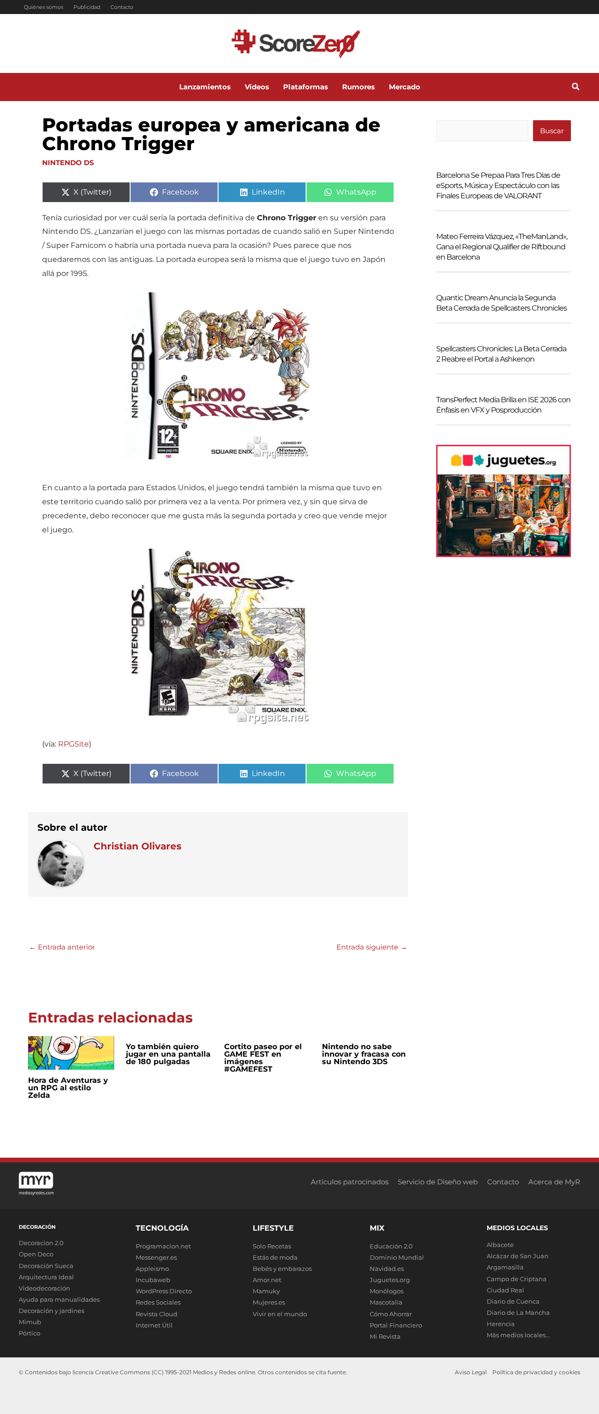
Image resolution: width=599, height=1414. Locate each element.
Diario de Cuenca (513, 1301)
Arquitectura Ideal (46, 1277)
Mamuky (266, 1291)
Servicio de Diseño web (438, 1181)
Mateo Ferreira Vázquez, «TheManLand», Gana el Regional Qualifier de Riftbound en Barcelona (501, 246)
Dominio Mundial (397, 1257)
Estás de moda (275, 1257)
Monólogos (386, 1291)
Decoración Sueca (46, 1265)
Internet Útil (154, 1325)
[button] (576, 88)
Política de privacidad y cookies (536, 1372)
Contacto (121, 7)
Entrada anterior (62, 947)
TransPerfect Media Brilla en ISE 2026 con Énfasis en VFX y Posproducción (503, 404)
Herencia (501, 1323)
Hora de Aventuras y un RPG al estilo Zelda (68, 1088)
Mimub (30, 1322)
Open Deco (36, 1254)
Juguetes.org (390, 1279)
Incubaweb (153, 1279)
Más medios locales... (518, 1335)
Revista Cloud (156, 1314)
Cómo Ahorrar (391, 1314)
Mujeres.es (269, 1302)
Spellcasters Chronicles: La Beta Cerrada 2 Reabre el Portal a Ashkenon (501, 353)
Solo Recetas (272, 1246)
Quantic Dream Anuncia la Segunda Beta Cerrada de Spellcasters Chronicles (501, 302)
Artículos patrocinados (349, 1181)
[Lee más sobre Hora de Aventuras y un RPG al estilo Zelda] (71, 1052)
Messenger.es (156, 1257)
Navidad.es (387, 1268)
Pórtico (29, 1333)
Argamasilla (505, 1267)
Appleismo (152, 1268)
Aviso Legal (471, 1372)
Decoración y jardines (51, 1310)
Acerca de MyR (554, 1181)
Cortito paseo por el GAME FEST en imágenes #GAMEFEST (263, 1057)
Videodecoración (44, 1288)
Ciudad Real (505, 1290)
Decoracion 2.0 (41, 1243)
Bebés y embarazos (282, 1268)
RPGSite (73, 744)
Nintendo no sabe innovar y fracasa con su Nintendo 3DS (364, 1054)
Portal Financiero (396, 1325)
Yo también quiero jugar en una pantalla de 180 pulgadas (168, 1054)
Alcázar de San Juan (517, 1256)
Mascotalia (386, 1302)
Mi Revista (385, 1336)
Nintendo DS (68, 162)
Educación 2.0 (391, 1246)
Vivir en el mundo (280, 1314)
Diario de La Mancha (518, 1312)
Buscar (552, 130)
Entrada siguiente (371, 947)
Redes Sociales (158, 1302)
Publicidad (86, 7)
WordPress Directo (164, 1291)
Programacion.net (163, 1246)
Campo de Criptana (517, 1279)
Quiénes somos (43, 7)
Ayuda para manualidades (59, 1299)
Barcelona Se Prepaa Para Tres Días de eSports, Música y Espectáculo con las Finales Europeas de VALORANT (498, 185)
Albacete (500, 1244)
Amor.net (267, 1279)
